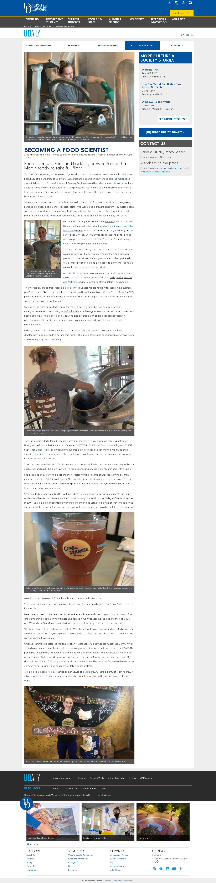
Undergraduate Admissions (80, 855)
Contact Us (157, 855)
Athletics (178, 19)
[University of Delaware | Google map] (157, 862)
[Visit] (169, 3)
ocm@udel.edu (163, 156)
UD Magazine (146, 778)
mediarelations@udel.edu (168, 168)
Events (103, 788)
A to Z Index (115, 870)
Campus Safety (117, 866)
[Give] (183, 3)
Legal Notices (117, 880)
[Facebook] (161, 869)
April (50, 26)
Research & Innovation (159, 21)
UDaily (37, 26)
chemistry (110, 221)
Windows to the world (156, 101)
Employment (32, 870)
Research (73, 45)
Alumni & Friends (115, 21)
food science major (113, 178)
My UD (113, 862)
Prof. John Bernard (97, 243)
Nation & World (108, 45)
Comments (107, 880)
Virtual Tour (31, 866)
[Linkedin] (168, 869)
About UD (32, 19)
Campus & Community (39, 45)
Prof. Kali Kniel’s (71, 311)
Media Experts (89, 788)
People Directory (118, 858)
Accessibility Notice (119, 855)
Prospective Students (54, 21)
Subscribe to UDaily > (167, 132)
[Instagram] (154, 869)
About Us (30, 855)
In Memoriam (72, 788)
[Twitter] (181, 869)
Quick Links (179, 13)
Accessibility (128, 880)
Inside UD (57, 788)
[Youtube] (174, 869)
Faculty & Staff (95, 21)
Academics (136, 19)
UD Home (27, 26)
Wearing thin (150, 69)
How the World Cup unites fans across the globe (161, 85)
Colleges (72, 862)
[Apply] (176, 3)
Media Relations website (157, 171)
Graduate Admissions (78, 858)
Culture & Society (142, 45)
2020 (44, 26)
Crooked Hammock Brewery (61, 183)
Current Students (73, 21)
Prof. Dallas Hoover (40, 449)
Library (71, 866)
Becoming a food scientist (65, 26)
